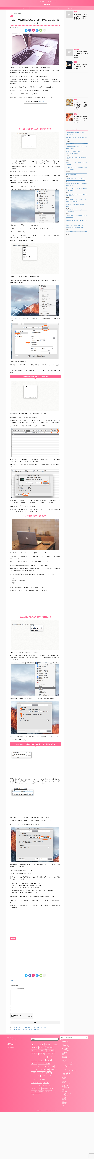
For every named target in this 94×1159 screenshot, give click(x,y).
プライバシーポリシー (47, 1109)
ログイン (10, 1043)
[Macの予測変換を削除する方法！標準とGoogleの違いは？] (37, 30)
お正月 (34, 1050)
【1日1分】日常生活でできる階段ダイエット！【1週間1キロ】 (81, 53)
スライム (41, 1060)
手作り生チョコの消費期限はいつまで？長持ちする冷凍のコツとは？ (80, 118)
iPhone (40, 1044)
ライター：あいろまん (44, 1063)
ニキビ (48, 1060)
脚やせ (52, 1088)
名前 (12, 1007)
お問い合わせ (71, 8)
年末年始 (34, 1079)
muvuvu (47, 4)
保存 (49, 1072)
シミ (51, 1057)
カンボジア (35, 1057)
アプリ (41, 1053)
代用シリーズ (41, 1072)
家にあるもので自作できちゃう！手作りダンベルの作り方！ (80, 66)
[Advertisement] (35, 115)
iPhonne (48, 1044)
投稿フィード (11, 1044)
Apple (59, 8)
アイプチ (34, 1053)
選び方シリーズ (36, 1094)
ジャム (34, 1060)
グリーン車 (43, 1057)
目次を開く (41, 101)
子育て (23, 8)
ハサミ (34, 1063)
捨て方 (46, 1082)
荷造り (41, 1091)
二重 (33, 1072)
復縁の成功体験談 (36, 1082)
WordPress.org (11, 1047)
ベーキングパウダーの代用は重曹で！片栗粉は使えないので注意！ (30, 1027)
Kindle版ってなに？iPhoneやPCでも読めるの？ (77, 143)
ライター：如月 (49, 1066)
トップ (12, 8)
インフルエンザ (50, 1053)
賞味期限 (48, 1091)
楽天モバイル (46, 1085)
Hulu (33, 1044)
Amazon (47, 8)
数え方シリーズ (36, 1085)
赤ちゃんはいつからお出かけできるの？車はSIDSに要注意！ (29, 1029)
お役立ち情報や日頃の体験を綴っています (14, 1039)
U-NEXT (34, 1047)
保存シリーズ (35, 1075)
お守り (49, 1047)
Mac (12, 980)
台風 (50, 1075)
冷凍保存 (44, 1075)
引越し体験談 (43, 1079)
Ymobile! (42, 1047)
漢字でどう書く (36, 1088)
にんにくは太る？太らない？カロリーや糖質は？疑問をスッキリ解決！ (80, 16)
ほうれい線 (50, 1050)
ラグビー (34, 1069)
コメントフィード (11, 1045)
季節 (35, 8)
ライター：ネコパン (37, 1066)
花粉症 (34, 1091)
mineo (55, 1044)
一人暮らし (54, 1069)
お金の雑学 (41, 1050)
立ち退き (45, 1088)
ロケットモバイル (44, 1069)
